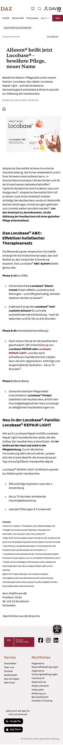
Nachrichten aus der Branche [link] (17, 28)
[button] (6, 8)
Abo (57, 18)
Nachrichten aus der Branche (21, 616)
